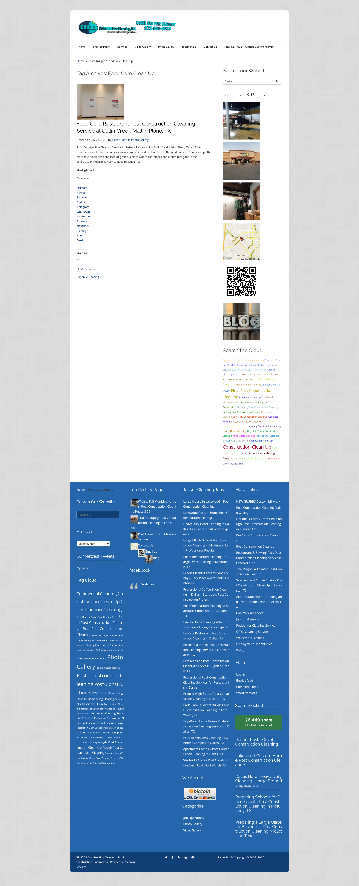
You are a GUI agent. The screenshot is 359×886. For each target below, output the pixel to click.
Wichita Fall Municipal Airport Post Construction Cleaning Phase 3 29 (154, 506)
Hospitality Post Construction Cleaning (257, 407)
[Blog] (241, 321)
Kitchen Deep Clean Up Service (249, 369)
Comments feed (247, 687)
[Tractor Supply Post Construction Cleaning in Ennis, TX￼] (241, 160)
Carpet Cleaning (248, 453)
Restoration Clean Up (87, 727)
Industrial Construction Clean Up (240, 379)
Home (82, 46)
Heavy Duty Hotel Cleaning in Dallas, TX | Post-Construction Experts (206, 529)
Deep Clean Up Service (87, 617)
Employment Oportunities (254, 644)
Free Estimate (101, 46)
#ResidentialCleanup (250, 397)
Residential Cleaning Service (255, 625)
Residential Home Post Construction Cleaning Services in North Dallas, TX (206, 650)
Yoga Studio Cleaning (244, 435)
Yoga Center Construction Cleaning (260, 374)
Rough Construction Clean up (246, 421)
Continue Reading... (89, 277)
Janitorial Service (112, 635)
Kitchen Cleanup (100, 640)
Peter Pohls (120, 140)
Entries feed (244, 681)
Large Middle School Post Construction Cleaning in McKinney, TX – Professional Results (206, 545)
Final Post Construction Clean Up (100, 622)
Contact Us (210, 46)
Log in (240, 674)
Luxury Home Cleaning (234, 431)
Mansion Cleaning (85, 645)
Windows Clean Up (111, 758)
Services (122, 46)
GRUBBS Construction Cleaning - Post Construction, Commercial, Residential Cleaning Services (106, 862)
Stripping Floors (113, 753)
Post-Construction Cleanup (255, 546)
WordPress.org (246, 693)
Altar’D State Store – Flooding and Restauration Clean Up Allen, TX (259, 602)
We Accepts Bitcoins (250, 638)
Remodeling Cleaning (101, 699)
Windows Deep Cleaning (104, 763)
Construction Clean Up (247, 447)
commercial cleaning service (251, 458)
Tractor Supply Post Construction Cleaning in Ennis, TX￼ (153, 523)
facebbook (140, 570)
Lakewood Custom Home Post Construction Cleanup (258, 760)
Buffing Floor (274, 458)
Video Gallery (143, 46)
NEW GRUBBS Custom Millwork (258, 501)
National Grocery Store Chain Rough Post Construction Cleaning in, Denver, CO (259, 524)
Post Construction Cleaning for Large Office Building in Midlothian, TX (206, 562)
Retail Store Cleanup (107, 732)
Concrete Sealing (240, 440)
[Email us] (241, 281)
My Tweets (84, 568)
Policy (240, 650)
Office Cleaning (84, 658)
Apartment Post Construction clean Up (243, 360)
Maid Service (116, 640)
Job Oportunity (193, 818)
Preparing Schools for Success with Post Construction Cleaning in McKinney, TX (258, 803)
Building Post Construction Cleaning (241, 412)
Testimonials (189, 46)
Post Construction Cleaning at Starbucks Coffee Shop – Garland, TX (206, 611)
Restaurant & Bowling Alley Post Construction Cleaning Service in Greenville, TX (259, 558)
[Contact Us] (241, 241)
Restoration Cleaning (108, 728)
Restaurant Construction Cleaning (104, 723)
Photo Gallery (166, 46)
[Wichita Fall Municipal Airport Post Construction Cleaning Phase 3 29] (241, 120)
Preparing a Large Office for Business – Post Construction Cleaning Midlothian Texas (258, 829)
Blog (156, 558)
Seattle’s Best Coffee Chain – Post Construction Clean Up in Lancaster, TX (259, 585)
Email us (151, 551)
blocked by (258, 722)
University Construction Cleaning (264, 426)
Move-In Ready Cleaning (248, 384)
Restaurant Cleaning (103, 713)
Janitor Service (98, 635)
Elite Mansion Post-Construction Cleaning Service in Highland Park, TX (206, 666)
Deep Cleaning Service (108, 617)
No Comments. (86, 269)
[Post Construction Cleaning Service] (241, 201)
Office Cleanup (99, 658)
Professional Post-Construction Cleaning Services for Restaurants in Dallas (206, 682)
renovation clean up (262, 440)
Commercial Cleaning (97, 593)
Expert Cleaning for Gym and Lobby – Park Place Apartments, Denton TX (206, 578)
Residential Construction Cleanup (97, 708)
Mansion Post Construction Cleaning (104, 649)
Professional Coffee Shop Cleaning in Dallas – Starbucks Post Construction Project (205, 594)
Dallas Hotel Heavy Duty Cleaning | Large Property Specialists (258, 781)
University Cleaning (233, 463)
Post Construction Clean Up (108, 668)
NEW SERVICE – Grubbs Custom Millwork (249, 46)
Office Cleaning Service (252, 632)
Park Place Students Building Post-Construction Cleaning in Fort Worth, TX (206, 710)
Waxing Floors (95, 758)
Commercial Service (249, 613)
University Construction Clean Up (250, 416)
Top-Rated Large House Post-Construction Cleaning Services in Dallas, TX (206, 726)
